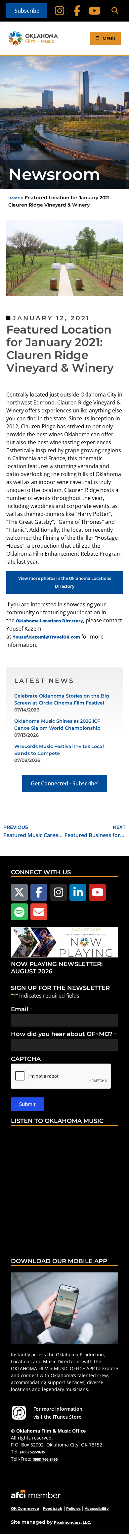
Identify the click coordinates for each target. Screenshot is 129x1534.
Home (14, 198)
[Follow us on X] (19, 892)
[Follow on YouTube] (94, 10)
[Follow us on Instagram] (58, 892)
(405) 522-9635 (32, 1451)
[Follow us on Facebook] (38, 892)
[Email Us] (38, 911)
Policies (73, 1508)
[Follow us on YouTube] (97, 892)
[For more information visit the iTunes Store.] (19, 1413)
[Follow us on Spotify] (19, 911)
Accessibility (97, 1508)
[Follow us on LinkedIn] (77, 892)
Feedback (52, 1508)
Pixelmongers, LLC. (72, 1522)
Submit (27, 1104)
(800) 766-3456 (45, 1459)
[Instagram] (59, 10)
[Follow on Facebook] (77, 10)
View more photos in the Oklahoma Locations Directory (64, 582)
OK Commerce (25, 1508)
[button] (114, 10)
